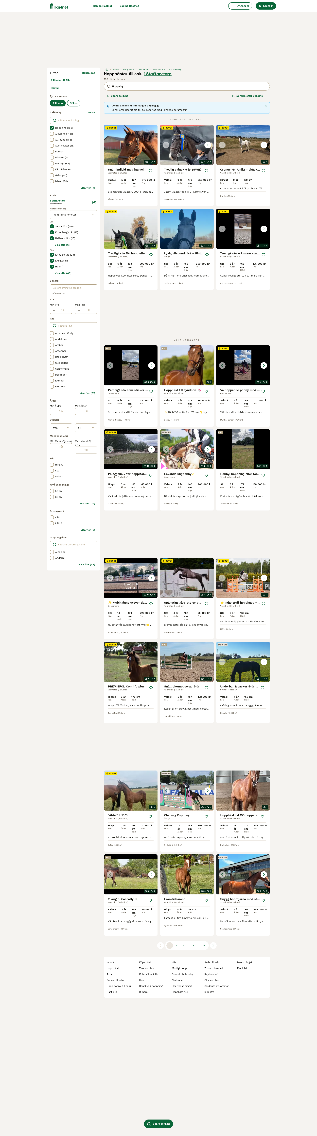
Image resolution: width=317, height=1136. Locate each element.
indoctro (209, 991)
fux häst (242, 968)
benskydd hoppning (151, 986)
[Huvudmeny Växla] (43, 6)
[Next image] (207, 145)
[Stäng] (265, 106)
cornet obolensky (182, 974)
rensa (91, 112)
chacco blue (211, 980)
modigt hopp (179, 968)
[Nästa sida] (213, 945)
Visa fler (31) (87, 393)
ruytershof (211, 974)
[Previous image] (166, 145)
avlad (110, 974)
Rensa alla (88, 72)
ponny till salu (115, 980)
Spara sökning (119, 95)
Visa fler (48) (87, 564)
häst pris (112, 991)
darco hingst (244, 962)
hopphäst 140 (180, 991)
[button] (187, 145)
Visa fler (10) (87, 503)
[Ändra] (94, 202)
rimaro (143, 991)
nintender (178, 980)
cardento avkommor (216, 986)
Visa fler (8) (88, 529)
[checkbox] (52, 128)
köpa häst (145, 962)
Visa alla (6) (62, 244)
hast (142, 980)
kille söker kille (148, 974)
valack (110, 962)
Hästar (55, 88)
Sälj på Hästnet (129, 5)
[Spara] (150, 171)
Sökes (73, 103)
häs (174, 962)
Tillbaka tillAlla (60, 80)
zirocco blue (146, 968)
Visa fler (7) (88, 187)
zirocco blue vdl (214, 968)
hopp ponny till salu (119, 986)
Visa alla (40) (63, 273)
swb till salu (211, 962)
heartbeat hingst (182, 986)
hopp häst (113, 968)
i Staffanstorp (158, 74)
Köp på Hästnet (102, 5)
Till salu (58, 103)
